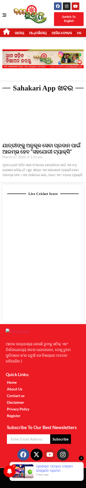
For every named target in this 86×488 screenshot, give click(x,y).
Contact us (16, 396)
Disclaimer (15, 402)
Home (12, 382)
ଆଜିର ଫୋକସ (62, 33)
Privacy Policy (18, 409)
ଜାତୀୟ (19, 33)
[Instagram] (66, 6)
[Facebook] (58, 6)
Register (14, 416)
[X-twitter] (37, 455)
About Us (14, 389)
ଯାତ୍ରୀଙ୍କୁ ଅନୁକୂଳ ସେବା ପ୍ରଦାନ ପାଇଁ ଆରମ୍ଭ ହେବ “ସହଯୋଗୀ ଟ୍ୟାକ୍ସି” (41, 148)
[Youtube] (75, 6)
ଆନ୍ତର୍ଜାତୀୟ (38, 33)
